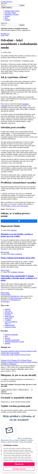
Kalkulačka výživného (12, 14)
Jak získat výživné (10, 12)
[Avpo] (25, 354)
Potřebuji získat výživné (12, 11)
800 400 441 (15, 296)
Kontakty (7, 20)
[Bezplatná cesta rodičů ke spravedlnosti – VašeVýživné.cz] (6, 1)
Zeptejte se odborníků (11, 334)
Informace (14, 230)
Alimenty (7, 343)
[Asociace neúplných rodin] (18, 351)
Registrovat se (5, 33)
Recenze (7, 338)
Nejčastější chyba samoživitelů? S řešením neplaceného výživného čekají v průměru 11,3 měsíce (19, 278)
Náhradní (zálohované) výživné (14, 341)
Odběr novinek (9, 316)
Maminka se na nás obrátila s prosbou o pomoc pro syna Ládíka (17, 235)
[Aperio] (31, 362)
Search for (4, 3)
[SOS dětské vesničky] (9, 364)
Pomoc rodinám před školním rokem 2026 (18, 258)
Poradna (7, 16)
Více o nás (8, 311)
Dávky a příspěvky (16, 254)
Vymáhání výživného (17, 272)
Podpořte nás (9, 313)
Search (22, 5)
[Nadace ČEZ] (11, 360)
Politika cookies (9, 325)
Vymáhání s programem (12, 340)
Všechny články (6, 294)
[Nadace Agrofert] (13, 362)
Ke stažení (8, 314)
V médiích (8, 320)
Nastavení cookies (10, 327)
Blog (6, 18)
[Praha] (26, 360)
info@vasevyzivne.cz (16, 298)
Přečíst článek (5, 252)
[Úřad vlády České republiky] (10, 353)
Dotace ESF (8, 318)
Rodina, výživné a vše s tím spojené (17, 206)
